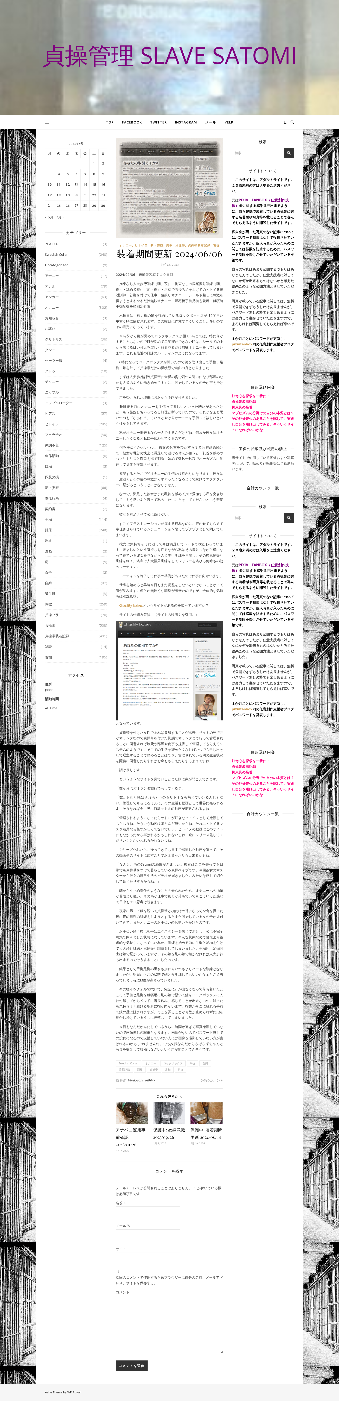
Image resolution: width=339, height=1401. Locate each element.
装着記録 (124, 1070)
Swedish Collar (56, 254)
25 (58, 205)
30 (103, 205)
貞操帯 (50, 625)
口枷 (48, 466)
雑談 (48, 646)
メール (210, 122)
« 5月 (49, 217)
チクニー (52, 381)
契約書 (50, 508)
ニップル (52, 392)
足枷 (168, 1070)
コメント (123, 1292)
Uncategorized (56, 265)
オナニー (52, 307)
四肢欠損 (52, 477)
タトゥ (50, 371)
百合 (48, 572)
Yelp (229, 122)
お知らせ (52, 318)
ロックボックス (173, 1063)
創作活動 (52, 455)
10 (50, 184)
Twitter (158, 122)
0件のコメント (212, 1080)
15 (94, 184)
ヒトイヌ (52, 424)
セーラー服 (53, 360)
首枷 (48, 657)
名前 (121, 1203)
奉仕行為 (52, 498)
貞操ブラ (52, 614)
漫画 (48, 551)
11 (58, 184)
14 (85, 184)
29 (94, 205)
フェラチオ (53, 434)
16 (103, 184)
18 (58, 195)
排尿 (48, 530)
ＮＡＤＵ (52, 243)
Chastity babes (131, 605)
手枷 (48, 519)
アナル (50, 286)
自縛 (48, 583)
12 (67, 184)
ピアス (50, 413)
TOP (110, 122)
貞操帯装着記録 (57, 636)
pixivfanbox (242, 344)
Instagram (186, 122)
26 (67, 205)
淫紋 (48, 540)
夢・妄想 (52, 487)
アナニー (52, 275)
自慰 (205, 1063)
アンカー (52, 296)
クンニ (50, 349)
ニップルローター (59, 402)
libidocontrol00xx (142, 1080)
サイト (121, 1248)
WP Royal (73, 1392)
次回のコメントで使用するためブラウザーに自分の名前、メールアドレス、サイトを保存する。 (169, 1280)
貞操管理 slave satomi (169, 54)
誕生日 (50, 593)
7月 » (60, 217)
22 (94, 195)
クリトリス (53, 339)
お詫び (50, 328)
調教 (48, 604)
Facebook (132, 122)
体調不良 (52, 445)
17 (50, 195)
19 (67, 195)
